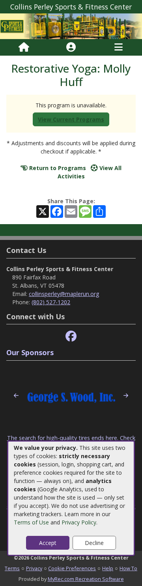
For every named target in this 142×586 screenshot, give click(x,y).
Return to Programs (57, 168)
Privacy (34, 568)
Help (107, 568)
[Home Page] (24, 47)
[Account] (71, 47)
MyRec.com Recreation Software (86, 578)
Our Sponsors (30, 352)
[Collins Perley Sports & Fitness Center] (71, 25)
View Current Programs (71, 119)
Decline (94, 543)
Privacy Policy (79, 522)
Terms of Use (31, 522)
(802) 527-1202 (51, 302)
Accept (47, 543)
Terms (12, 568)
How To (128, 568)
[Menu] (118, 47)
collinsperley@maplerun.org (64, 294)
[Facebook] (71, 336)
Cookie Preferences (72, 568)
